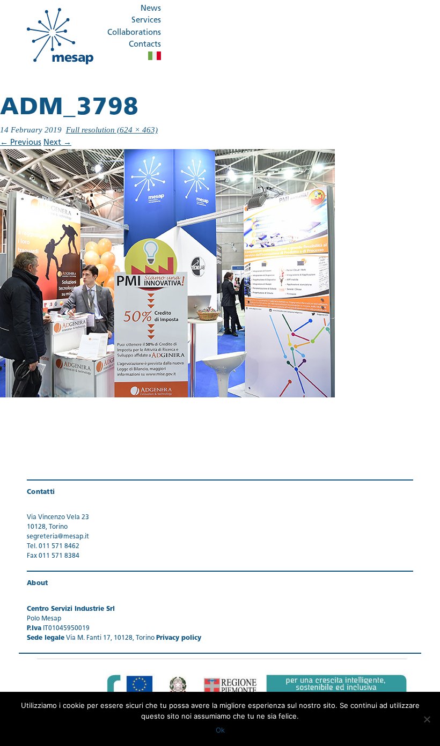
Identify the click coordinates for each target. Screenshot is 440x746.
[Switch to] (154, 55)
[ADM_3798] (167, 273)
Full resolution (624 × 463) (112, 129)
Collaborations (134, 33)
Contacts (145, 45)
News (151, 9)
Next (57, 143)
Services (146, 21)
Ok (220, 730)
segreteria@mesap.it (58, 537)
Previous (20, 143)
